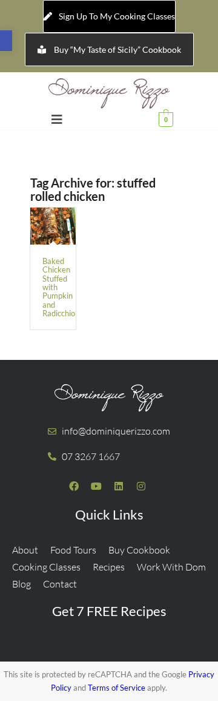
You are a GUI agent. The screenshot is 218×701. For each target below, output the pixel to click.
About (25, 550)
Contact (60, 584)
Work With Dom (171, 567)
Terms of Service (116, 688)
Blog (21, 584)
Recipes (109, 567)
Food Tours (73, 550)
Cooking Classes (46, 567)
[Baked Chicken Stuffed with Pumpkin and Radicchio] (53, 226)
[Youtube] (96, 486)
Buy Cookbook (139, 550)
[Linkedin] (118, 486)
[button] (6, 40)
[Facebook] (74, 486)
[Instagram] (141, 486)
